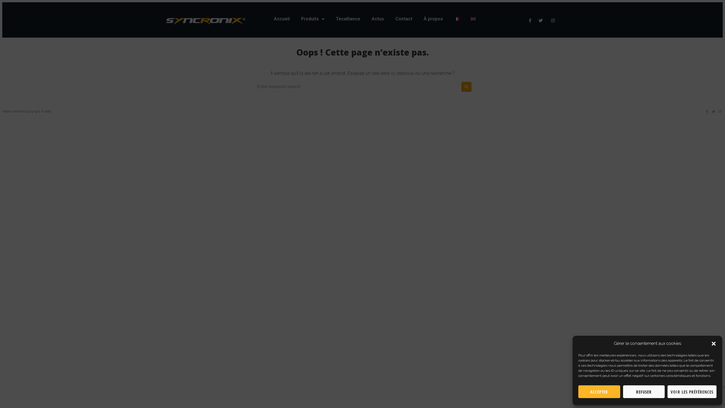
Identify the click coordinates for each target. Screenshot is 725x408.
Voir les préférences (692, 392)
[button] (714, 344)
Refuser (644, 392)
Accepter (599, 392)
